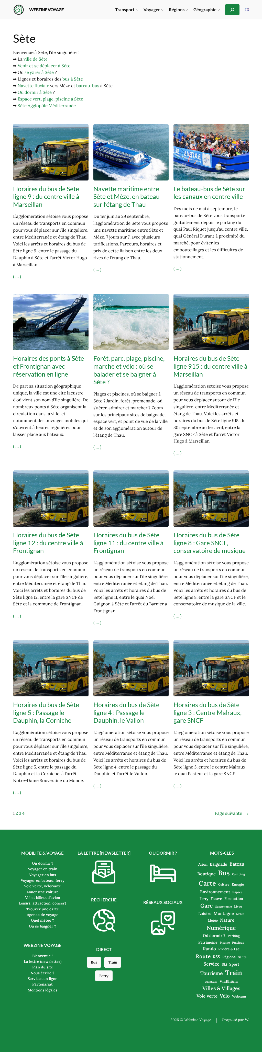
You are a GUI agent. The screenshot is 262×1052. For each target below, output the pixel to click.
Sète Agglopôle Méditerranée (47, 105)
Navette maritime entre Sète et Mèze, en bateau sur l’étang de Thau (126, 196)
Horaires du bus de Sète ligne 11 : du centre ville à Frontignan (128, 542)
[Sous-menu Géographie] (218, 9)
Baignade (218, 864)
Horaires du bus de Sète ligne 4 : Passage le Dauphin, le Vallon (126, 712)
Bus (94, 962)
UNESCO (211, 981)
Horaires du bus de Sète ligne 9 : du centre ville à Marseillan (46, 196)
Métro (240, 914)
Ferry (103, 976)
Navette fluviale (33, 85)
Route (203, 956)
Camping (238, 874)
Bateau (237, 864)
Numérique (221, 927)
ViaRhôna (229, 981)
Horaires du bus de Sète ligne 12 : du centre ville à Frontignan (48, 542)
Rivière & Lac (228, 949)
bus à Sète (72, 79)
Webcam (239, 996)
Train (112, 962)
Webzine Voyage (46, 9)
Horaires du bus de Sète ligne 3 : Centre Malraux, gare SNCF (207, 712)
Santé (242, 957)
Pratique (238, 942)
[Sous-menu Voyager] (162, 9)
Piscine (225, 942)
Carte (207, 883)
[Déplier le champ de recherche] (232, 9)
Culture (224, 884)
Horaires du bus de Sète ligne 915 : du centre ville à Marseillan (210, 366)
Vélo (225, 996)
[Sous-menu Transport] (137, 9)
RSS (216, 956)
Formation (233, 898)
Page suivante (232, 813)
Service (211, 964)
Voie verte (206, 996)
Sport (234, 964)
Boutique (206, 874)
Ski (224, 964)
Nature (227, 920)
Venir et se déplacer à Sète (44, 66)
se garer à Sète (39, 72)
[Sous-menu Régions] (186, 9)
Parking (234, 936)
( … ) (17, 276)
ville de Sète (36, 59)
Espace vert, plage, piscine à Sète (50, 99)
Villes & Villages (221, 988)
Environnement (215, 891)
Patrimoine (207, 942)
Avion (203, 864)
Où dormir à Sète (35, 92)
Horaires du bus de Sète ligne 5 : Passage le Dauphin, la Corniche (46, 712)
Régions (229, 957)
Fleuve (216, 898)
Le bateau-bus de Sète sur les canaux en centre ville (209, 192)
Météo (213, 920)
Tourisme (211, 973)
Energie (238, 884)
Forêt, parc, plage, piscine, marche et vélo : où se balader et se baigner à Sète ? (129, 370)
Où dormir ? (214, 935)
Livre (238, 906)
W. (247, 1019)
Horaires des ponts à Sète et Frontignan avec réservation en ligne (48, 366)
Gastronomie (223, 906)
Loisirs (204, 913)
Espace (237, 892)
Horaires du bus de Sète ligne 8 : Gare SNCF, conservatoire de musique (209, 542)
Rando (209, 949)
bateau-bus (87, 85)
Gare (206, 905)
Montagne (224, 913)
